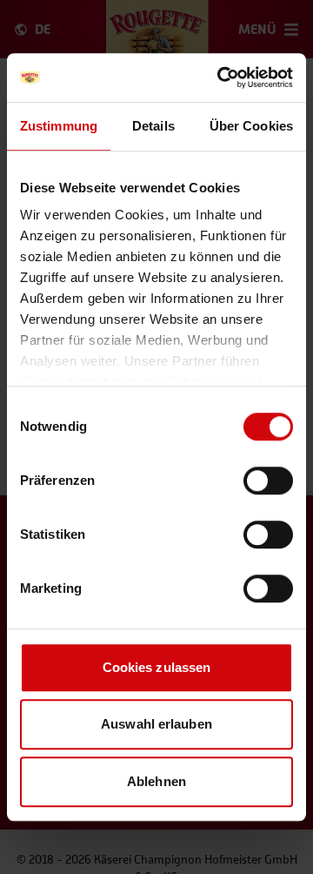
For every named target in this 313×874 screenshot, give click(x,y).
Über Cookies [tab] (251, 125)
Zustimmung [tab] (58, 125)
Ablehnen (156, 781)
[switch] (268, 480)
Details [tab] (153, 125)
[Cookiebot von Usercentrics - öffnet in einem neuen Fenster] (221, 77)
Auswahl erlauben (156, 723)
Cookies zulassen (157, 667)
